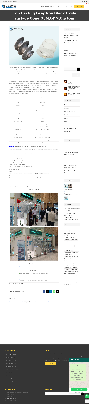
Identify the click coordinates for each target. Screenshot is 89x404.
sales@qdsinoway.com (12, 1)
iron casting (75, 252)
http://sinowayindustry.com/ (72, 219)
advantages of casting (68, 228)
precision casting (67, 275)
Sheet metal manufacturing (70, 128)
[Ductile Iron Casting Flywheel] (66, 198)
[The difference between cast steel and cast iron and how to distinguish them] (65, 87)
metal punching (67, 269)
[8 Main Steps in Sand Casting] (65, 93)
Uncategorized (67, 131)
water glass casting (68, 282)
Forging (66, 104)
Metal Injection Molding (69, 265)
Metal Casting (67, 118)
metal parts (75, 267)
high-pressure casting (68, 250)
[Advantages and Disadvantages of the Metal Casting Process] (65, 81)
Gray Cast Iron (67, 248)
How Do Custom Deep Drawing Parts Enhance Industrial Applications (70, 61)
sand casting (75, 275)
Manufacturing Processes (69, 111)
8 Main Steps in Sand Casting (74, 93)
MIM (65, 273)
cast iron (73, 233)
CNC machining (67, 239)
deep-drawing (75, 239)
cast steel (66, 235)
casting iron (66, 231)
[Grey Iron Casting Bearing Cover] (71, 194)
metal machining (67, 267)
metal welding (75, 271)
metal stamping (67, 271)
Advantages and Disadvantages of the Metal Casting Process (73, 81)
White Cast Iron (67, 284)
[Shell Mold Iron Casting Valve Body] (70, 192)
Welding (66, 134)
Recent (76, 75)
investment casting (68, 252)
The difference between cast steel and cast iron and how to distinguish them (74, 87)
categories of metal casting (69, 237)
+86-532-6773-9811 (71, 213)
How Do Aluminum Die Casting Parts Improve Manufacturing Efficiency (70, 48)
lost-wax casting (67, 254)
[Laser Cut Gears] (68, 189)
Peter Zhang (12, 283)
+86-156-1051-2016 (71, 215)
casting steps (67, 233)
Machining (66, 108)
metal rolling (74, 269)
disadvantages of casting (69, 243)
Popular (68, 75)
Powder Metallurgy (68, 124)
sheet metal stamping (68, 277)
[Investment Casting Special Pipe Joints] (66, 186)
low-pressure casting (68, 256)
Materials (66, 114)
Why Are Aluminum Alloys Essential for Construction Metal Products (71, 35)
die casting (66, 241)
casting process (73, 231)
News (22, 283)
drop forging (66, 245)
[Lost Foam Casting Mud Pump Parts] (70, 186)
